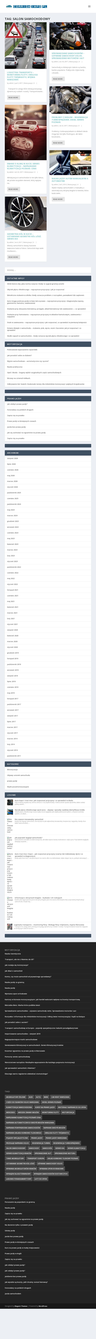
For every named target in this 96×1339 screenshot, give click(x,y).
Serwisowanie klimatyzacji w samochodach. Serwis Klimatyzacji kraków (34, 1045)
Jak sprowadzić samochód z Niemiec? (20, 1068)
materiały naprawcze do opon (72, 1107)
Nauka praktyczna (14, 367)
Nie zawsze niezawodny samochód (29, 819)
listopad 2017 (12, 699)
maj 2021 (11, 601)
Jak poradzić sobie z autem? (16, 1022)
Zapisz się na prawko (15, 415)
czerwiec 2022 (12, 573)
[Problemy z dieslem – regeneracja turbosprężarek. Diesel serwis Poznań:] (70, 100)
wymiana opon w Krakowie (52, 1169)
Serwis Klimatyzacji (76, 1148)
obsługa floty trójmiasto (57, 1133)
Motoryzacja (28, 83)
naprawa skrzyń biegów (54, 1128)
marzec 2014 (12, 739)
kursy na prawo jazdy (45, 1107)
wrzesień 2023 (12, 527)
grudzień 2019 (13, 653)
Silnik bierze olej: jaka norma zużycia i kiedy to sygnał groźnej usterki (35, 284)
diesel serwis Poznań (51, 1102)
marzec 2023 (12, 550)
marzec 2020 (12, 641)
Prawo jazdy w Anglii (13, 1253)
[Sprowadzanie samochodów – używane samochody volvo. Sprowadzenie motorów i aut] (70, 36)
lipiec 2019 (11, 681)
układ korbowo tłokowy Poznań (63, 1158)
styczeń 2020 (12, 647)
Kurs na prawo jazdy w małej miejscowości (22, 1248)
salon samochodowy (15, 1148)
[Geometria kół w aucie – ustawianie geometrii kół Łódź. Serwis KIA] (26, 214)
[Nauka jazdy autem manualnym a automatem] (70, 162)
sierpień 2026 (12, 458)
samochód (47, 1148)
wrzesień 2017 (12, 710)
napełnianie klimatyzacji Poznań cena (23, 1117)
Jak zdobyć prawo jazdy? (17, 404)
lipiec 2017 (11, 721)
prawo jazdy (12, 781)
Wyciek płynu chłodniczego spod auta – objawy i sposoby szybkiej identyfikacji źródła (50, 810)
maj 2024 (11, 510)
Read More (13, 97)
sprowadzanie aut (43, 1153)
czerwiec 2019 (12, 687)
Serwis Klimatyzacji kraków (18, 1153)
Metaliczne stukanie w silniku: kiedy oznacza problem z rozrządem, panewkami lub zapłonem (45, 295)
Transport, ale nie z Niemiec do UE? (19, 959)
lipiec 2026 (11, 464)
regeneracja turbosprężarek (66, 1143)
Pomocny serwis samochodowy (17, 1057)
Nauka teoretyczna (13, 954)
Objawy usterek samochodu (18, 775)
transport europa (35, 1158)
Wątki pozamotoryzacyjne (18, 787)
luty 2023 (11, 556)
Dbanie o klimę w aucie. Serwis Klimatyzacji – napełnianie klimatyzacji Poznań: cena (23, 166)
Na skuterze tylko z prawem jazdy (19, 1225)
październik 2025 (14, 493)
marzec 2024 (12, 515)
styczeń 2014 (12, 750)
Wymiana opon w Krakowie (16, 994)
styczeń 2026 (12, 487)
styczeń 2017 (12, 733)
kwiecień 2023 (12, 544)
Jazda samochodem (13, 1293)
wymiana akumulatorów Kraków (21, 1169)
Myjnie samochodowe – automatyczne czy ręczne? (28, 361)
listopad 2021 (12, 590)
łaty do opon (41, 1179)
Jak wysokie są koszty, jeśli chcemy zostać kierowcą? (26, 1282)
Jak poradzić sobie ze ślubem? (19, 355)
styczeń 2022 (12, 584)
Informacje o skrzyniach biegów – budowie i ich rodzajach (38, 898)
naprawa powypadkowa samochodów (23, 1128)
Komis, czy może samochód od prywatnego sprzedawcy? (28, 976)
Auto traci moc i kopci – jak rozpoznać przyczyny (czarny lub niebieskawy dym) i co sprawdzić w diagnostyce (49, 855)
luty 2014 (11, 744)
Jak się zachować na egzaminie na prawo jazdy (26, 433)
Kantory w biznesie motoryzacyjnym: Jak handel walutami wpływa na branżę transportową (42, 999)
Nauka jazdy (10, 988)
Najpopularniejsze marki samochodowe (21, 1039)
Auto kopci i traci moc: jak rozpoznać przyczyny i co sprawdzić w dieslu (44, 800)
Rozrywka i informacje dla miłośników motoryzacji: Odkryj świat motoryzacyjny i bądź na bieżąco (45, 1016)
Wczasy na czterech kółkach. (19, 378)
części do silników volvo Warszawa (22, 1102)
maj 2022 (11, 578)
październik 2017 (14, 704)
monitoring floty (50, 1112)
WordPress (43, 1306)
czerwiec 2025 (12, 498)
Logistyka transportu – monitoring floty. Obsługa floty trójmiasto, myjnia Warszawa (22, 76)
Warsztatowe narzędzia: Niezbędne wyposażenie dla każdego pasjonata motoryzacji (40, 1062)
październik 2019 (14, 664)
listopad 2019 (12, 658)
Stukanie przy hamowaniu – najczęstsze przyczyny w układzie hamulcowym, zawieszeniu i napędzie (44, 315)
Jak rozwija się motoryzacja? (16, 965)
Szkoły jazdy (10, 1230)
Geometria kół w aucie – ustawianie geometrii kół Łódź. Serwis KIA (24, 236)
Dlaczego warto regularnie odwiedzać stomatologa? (26, 1074)
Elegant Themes (21, 1306)
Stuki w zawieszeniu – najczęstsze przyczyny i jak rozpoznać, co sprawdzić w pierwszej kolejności (47, 322)
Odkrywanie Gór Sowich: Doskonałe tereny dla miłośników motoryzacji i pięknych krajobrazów (45, 384)
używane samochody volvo (50, 1163)
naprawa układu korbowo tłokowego (23, 1133)
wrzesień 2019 (12, 670)
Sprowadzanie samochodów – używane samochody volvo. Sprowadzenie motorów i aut (68, 56)
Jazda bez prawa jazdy (16, 427)
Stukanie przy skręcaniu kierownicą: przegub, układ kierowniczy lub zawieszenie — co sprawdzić (46, 309)
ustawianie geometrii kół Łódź (20, 1163)
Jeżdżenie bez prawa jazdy (15, 1276)
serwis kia (59, 1148)
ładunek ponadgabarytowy (18, 1179)
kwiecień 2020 (12, 636)
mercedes (10, 1112)
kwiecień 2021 (12, 607)
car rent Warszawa (60, 1097)
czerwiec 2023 (12, 533)
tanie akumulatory (15, 1158)
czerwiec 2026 (12, 470)
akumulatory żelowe (15, 1097)
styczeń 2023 (12, 561)
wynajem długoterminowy (18, 1174)
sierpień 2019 (12, 676)
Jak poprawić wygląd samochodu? (28, 838)
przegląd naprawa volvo (17, 1143)
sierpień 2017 (12, 716)
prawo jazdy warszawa (56, 1138)
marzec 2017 (12, 727)
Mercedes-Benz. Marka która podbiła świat (22, 1005)
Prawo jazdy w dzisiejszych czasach (21, 421)
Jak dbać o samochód (13, 971)
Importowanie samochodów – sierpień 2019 (22, 1034)
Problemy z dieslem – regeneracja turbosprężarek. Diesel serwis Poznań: (70, 119)
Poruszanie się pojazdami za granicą (20, 1202)
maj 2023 (11, 538)
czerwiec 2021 (12, 596)
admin (11, 83)
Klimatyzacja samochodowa (19, 1107)
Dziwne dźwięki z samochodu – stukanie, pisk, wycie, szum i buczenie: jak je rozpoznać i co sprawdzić (44, 329)
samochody (34, 1148)
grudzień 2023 (13, 521)
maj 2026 (11, 475)
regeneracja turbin (41, 1143)
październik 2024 (14, 504)
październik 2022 (14, 567)
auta (38, 1097)
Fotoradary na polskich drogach (20, 410)
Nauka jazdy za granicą (14, 982)
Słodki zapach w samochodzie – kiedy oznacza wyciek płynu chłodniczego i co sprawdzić (43, 336)
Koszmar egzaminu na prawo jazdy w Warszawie (25, 1051)
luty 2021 (11, 618)
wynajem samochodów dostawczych (50, 1174)
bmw (46, 1097)
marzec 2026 (12, 481)
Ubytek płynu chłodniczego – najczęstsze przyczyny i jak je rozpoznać (35, 289)
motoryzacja (68, 1112)
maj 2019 (11, 693)
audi (31, 1097)
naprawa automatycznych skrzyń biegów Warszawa (30, 1122)
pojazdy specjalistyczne (17, 1138)
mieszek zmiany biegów (28, 1112)
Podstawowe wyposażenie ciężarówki (22, 350)
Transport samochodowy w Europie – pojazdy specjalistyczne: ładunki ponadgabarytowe (41, 1028)
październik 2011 (14, 756)
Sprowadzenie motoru (65, 1153)
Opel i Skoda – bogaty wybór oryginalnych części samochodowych (34, 372)
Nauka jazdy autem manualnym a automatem (70, 179)
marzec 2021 (12, 613)
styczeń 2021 (12, 624)
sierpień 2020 (12, 630)
